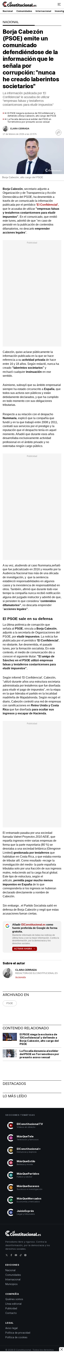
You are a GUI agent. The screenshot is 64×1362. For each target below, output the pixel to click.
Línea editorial (13, 1303)
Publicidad (11, 1308)
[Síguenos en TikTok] (21, 1256)
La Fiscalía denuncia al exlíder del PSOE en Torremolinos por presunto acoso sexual (29, 120)
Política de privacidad (17, 1332)
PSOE (9, 1003)
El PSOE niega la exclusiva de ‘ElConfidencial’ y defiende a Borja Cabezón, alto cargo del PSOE (31, 114)
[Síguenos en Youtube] (17, 1256)
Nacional (8, 11)
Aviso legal (11, 1328)
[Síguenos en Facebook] (12, 1256)
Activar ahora (23, 949)
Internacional (43, 11)
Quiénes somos (14, 1299)
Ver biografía (20, 977)
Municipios (11, 1284)
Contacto (11, 1313)
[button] (59, 4)
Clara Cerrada (19, 128)
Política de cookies (16, 1337)
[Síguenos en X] (7, 1256)
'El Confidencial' (47, 204)
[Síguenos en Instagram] (26, 1256)
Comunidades (24, 11)
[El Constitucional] (19, 5)
